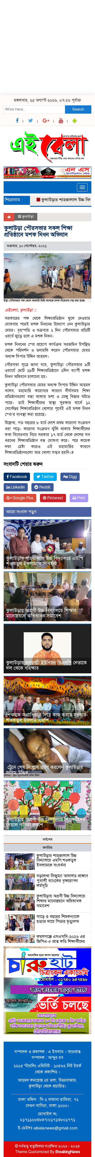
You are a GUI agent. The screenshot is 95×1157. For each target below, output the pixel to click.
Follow (34, 39)
